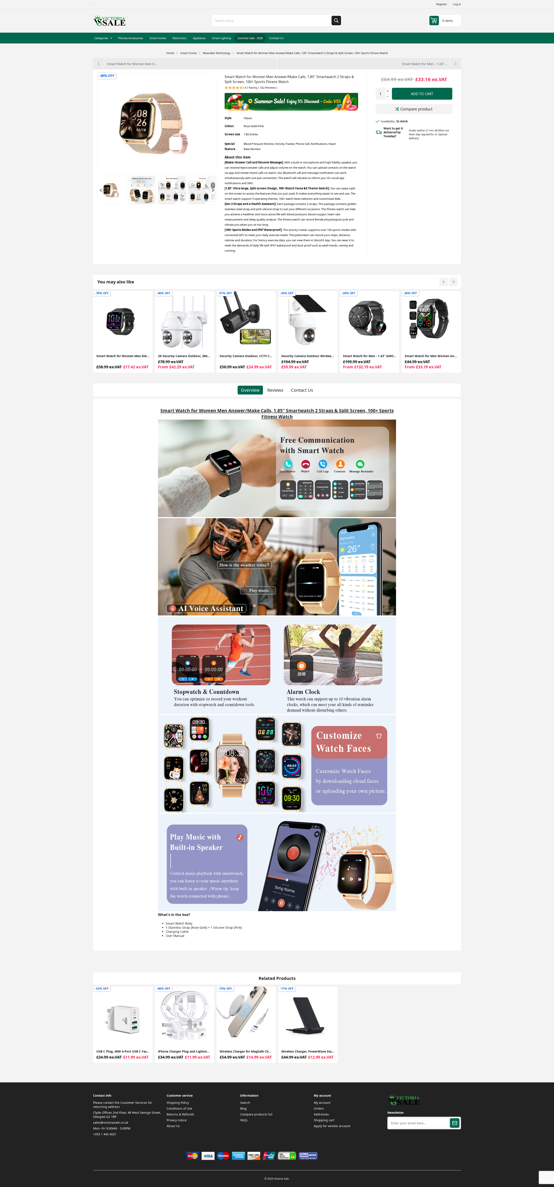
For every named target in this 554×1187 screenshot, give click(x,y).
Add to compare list (104, 343)
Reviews (275, 390)
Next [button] (213, 190)
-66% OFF (163, 988)
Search (336, 20)
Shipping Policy (178, 1103)
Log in (457, 4)
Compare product (416, 109)
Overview (250, 390)
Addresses (321, 1114)
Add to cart (422, 93)
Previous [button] (100, 190)
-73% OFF (225, 988)
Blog (243, 1108)
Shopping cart (324, 1120)
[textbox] (272, 20)
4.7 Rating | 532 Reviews (260, 87)
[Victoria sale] (403, 1104)
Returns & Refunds (180, 1114)
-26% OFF (348, 293)
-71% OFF (287, 988)
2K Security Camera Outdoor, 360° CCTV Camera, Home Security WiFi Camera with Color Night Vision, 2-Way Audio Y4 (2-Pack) (122, 356)
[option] (111, 190)
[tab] (250, 390)
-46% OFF (102, 293)
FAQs (244, 1120)
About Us (173, 1126)
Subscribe (454, 1123)
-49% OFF (106, 75)
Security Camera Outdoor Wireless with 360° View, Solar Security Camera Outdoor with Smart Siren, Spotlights (246, 356)
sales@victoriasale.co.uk (110, 1122)
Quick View (142, 343)
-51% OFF (163, 293)
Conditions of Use (179, 1108)
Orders (319, 1108)
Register (441, 4)
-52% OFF (102, 988)
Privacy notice (177, 1120)
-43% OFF (225, 293)
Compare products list (256, 1114)
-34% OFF (287, 293)
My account (322, 1103)
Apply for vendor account (332, 1126)
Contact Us (302, 390)
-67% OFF (410, 293)
